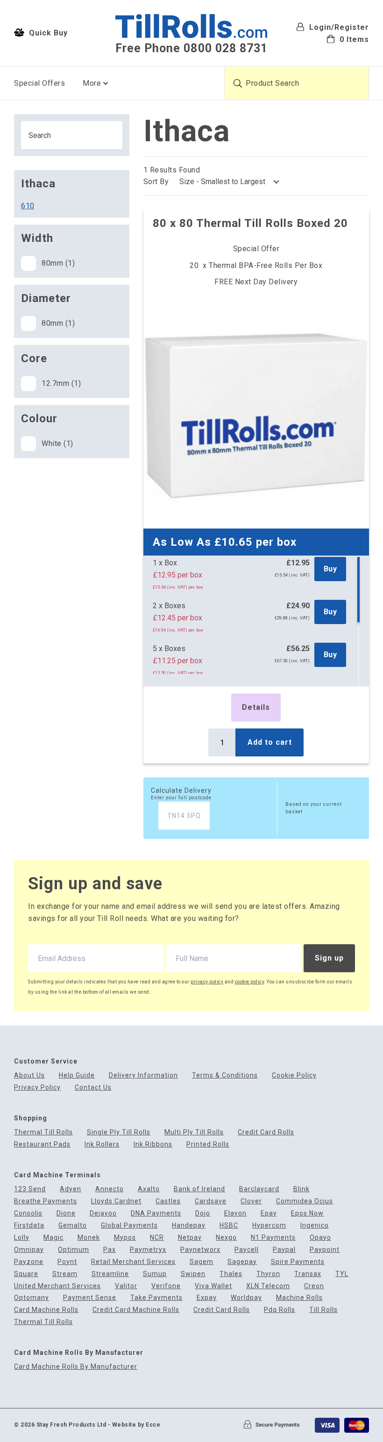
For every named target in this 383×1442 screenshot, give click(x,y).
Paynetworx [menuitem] (200, 1249)
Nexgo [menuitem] (226, 1237)
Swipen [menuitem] (193, 1273)
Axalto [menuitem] (149, 1189)
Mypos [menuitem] (125, 1237)
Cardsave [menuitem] (211, 1201)
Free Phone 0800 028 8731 (191, 48)
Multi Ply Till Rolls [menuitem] (194, 1132)
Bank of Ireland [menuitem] (199, 1189)
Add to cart (270, 742)
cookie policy (249, 981)
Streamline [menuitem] (110, 1273)
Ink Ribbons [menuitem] (153, 1144)
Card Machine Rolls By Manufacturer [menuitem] (75, 1366)
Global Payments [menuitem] (129, 1225)
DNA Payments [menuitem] (156, 1213)
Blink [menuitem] (301, 1189)
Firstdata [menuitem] (29, 1225)
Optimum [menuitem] (73, 1249)
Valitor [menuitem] (126, 1286)
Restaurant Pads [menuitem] (42, 1144)
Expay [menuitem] (207, 1297)
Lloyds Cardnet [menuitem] (116, 1201)
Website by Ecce (136, 1424)
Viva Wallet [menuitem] (213, 1286)
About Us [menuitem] (29, 1075)
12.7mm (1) (61, 383)
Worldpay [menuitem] (246, 1297)
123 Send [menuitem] (30, 1189)
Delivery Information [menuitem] (143, 1075)
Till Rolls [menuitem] (323, 1309)
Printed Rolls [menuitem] (207, 1144)
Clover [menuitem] (251, 1201)
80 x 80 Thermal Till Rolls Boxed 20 (250, 223)
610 (28, 205)
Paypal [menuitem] (284, 1249)
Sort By (156, 181)
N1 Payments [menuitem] (273, 1237)
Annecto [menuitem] (109, 1189)
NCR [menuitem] (157, 1237)
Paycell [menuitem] (246, 1249)
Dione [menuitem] (66, 1213)
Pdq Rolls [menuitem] (279, 1309)
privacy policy (207, 981)
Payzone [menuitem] (28, 1261)
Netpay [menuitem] (190, 1237)
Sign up (329, 958)
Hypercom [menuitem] (269, 1225)
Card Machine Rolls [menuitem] (46, 1309)
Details (256, 707)
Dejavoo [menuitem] (103, 1213)
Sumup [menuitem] (155, 1273)
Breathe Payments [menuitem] (45, 1201)
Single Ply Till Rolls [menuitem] (118, 1132)
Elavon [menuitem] (235, 1213)
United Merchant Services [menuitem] (57, 1286)
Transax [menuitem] (307, 1273)
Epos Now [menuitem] (307, 1213)
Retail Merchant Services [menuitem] (133, 1261)
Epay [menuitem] (269, 1213)
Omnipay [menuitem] (29, 1249)
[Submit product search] (238, 83)
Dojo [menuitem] (202, 1213)
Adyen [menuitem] (70, 1189)
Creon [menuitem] (314, 1286)
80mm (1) (58, 263)
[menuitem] (332, 39)
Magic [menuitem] (53, 1237)
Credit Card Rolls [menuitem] (266, 1132)
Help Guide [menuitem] (77, 1075)
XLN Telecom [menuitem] (268, 1286)
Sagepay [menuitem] (242, 1261)
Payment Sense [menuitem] (89, 1297)
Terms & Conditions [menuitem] (225, 1075)
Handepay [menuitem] (189, 1225)
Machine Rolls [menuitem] (299, 1297)
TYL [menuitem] (341, 1273)
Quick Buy (47, 32)
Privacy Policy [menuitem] (37, 1087)
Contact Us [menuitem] (93, 1087)
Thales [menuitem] (231, 1273)
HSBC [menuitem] (229, 1225)
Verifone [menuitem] (166, 1286)
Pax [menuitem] (109, 1249)
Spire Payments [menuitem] (298, 1261)
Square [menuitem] (26, 1273)
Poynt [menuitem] (67, 1261)
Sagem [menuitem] (201, 1261)
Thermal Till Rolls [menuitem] (43, 1132)
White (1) (57, 443)
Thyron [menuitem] (268, 1273)
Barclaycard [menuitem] (259, 1189)
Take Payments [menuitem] (156, 1297)
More (92, 83)
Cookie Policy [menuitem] (294, 1075)
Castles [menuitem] (168, 1201)
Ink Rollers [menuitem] (102, 1144)
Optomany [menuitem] (31, 1297)
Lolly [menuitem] (21, 1237)
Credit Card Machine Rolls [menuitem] (135, 1309)
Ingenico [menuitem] (314, 1225)
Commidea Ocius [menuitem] (304, 1201)
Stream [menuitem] (65, 1273)
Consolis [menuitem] (28, 1213)
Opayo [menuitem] (320, 1237)
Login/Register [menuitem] (338, 27)
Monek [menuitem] (89, 1237)
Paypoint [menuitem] (325, 1249)
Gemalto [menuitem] (72, 1225)
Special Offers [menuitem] (39, 83)
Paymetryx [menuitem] (148, 1249)
